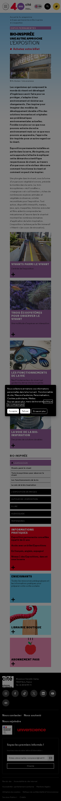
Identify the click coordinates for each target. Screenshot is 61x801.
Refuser (25, 411)
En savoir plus (39, 411)
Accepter (13, 411)
